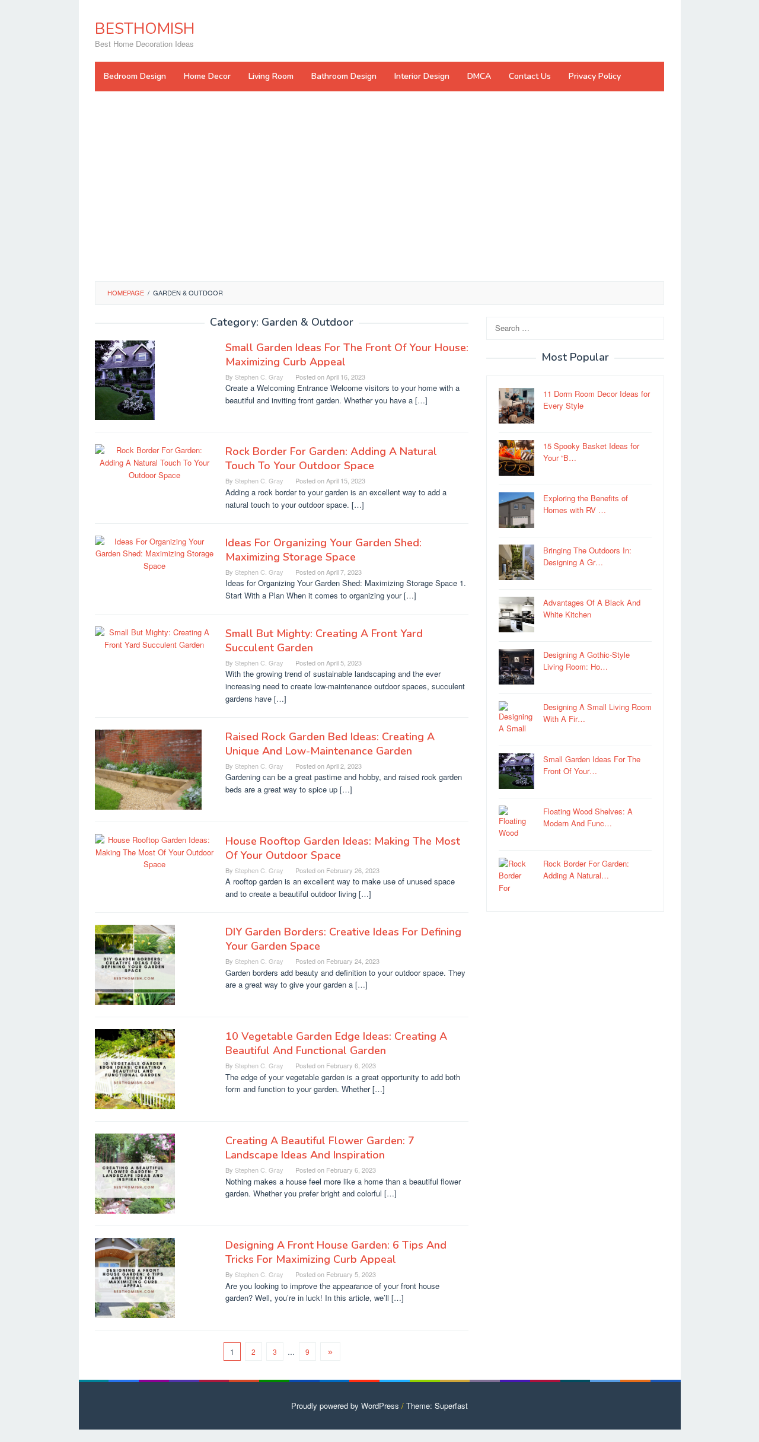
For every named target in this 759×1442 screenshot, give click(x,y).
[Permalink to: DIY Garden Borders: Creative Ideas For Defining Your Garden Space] (135, 963)
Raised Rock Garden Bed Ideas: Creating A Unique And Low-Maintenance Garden (330, 744)
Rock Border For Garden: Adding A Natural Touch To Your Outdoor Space (331, 458)
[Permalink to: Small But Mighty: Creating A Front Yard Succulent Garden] (154, 637)
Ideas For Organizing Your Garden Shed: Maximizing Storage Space (323, 550)
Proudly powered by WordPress (345, 1405)
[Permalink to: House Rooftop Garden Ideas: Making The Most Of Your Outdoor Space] (154, 851)
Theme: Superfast (437, 1405)
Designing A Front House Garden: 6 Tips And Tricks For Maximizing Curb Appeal (336, 1252)
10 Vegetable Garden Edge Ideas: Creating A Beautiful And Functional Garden (336, 1043)
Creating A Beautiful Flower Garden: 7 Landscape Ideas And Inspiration (319, 1148)
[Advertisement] (379, 186)
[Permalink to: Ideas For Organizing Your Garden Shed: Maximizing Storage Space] (154, 552)
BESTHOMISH (144, 28)
